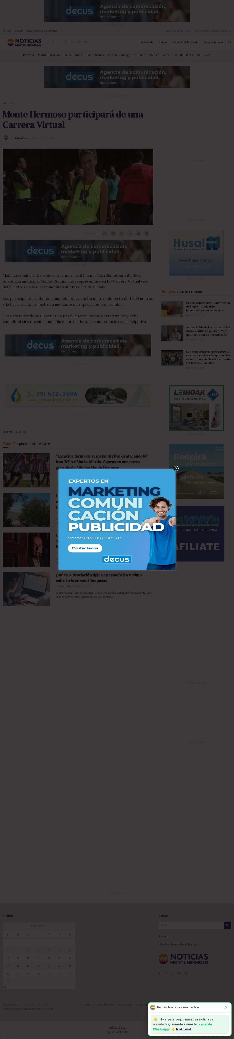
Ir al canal (183, 1029)
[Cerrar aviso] (226, 1007)
